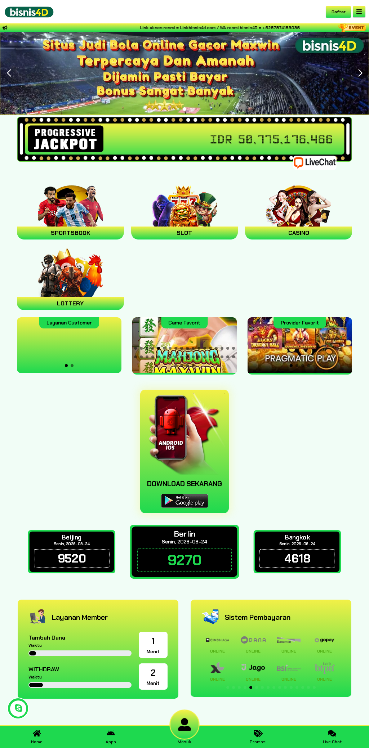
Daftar (339, 12)
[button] (360, 73)
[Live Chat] (319, 162)
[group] (300, 345)
